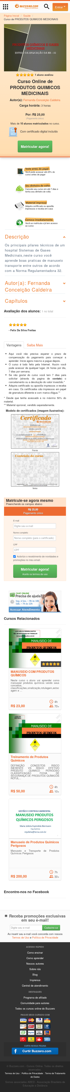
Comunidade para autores (35, 1003)
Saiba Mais (35, 345)
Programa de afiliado (35, 997)
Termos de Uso (20, 937)
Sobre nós (35, 969)
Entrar (59, 7)
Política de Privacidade (45, 937)
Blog (35, 974)
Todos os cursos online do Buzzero (35, 1008)
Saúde (27, 15)
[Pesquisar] (46, 6)
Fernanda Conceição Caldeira (41, 100)
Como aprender (35, 958)
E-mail (16, 520)
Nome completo (20, 532)
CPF (15, 544)
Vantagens (13, 345)
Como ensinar (35, 952)
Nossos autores (35, 963)
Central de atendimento (35, 985)
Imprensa (35, 980)
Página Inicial (11, 15)
